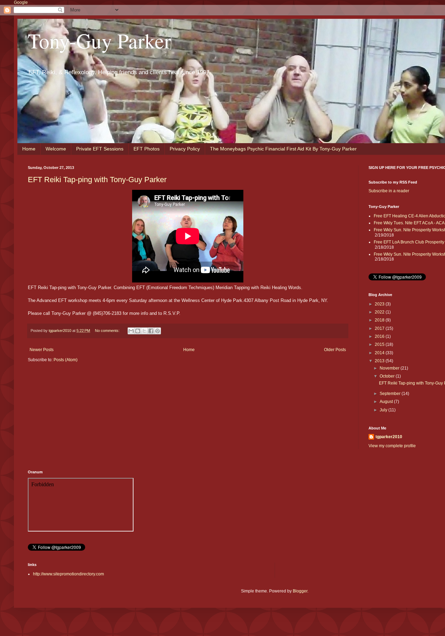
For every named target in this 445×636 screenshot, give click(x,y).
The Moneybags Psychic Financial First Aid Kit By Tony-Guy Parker (283, 149)
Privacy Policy (185, 149)
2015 (380, 344)
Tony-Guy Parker (99, 40)
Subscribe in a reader (389, 190)
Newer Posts (42, 349)
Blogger (300, 591)
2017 (380, 328)
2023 (380, 304)
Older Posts (335, 349)
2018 (380, 320)
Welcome (56, 149)
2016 (380, 336)
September (391, 393)
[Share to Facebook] (150, 330)
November (390, 368)
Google (21, 2)
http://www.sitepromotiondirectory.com (68, 574)
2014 (380, 352)
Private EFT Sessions (99, 149)
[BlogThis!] (137, 330)
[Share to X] (144, 330)
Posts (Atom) (66, 359)
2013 (380, 360)
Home (28, 149)
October (388, 376)
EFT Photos (147, 149)
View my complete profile (392, 445)
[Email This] (131, 330)
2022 (380, 312)
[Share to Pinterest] (157, 330)
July (384, 410)
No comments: (108, 330)
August (387, 401)
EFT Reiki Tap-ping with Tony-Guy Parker (97, 179)
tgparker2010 (388, 436)
